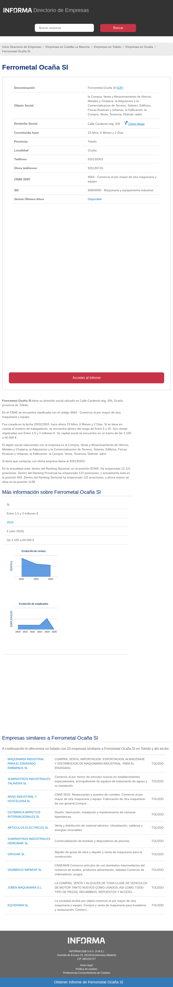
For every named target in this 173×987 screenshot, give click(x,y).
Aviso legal (86, 965)
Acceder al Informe (87, 378)
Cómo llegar (136, 123)
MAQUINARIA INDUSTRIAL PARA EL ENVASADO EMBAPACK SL (26, 763)
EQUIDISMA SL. (18, 905)
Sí (8, 504)
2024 (10, 522)
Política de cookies (86, 969)
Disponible (95, 199)
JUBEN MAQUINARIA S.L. (25, 887)
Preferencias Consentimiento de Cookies (86, 972)
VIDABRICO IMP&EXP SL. (25, 869)
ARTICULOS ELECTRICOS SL (28, 827)
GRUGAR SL (16, 854)
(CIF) (119, 87)
